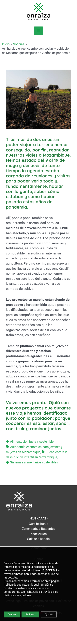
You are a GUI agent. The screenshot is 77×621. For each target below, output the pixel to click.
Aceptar (12, 614)
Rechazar (30, 614)
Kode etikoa (38, 534)
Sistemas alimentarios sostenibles (34, 462)
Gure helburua (38, 524)
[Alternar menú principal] (38, 30)
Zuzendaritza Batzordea (38, 529)
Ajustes (49, 614)
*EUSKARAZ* (38, 519)
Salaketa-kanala (38, 539)
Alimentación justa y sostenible (32, 441)
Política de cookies (15, 584)
